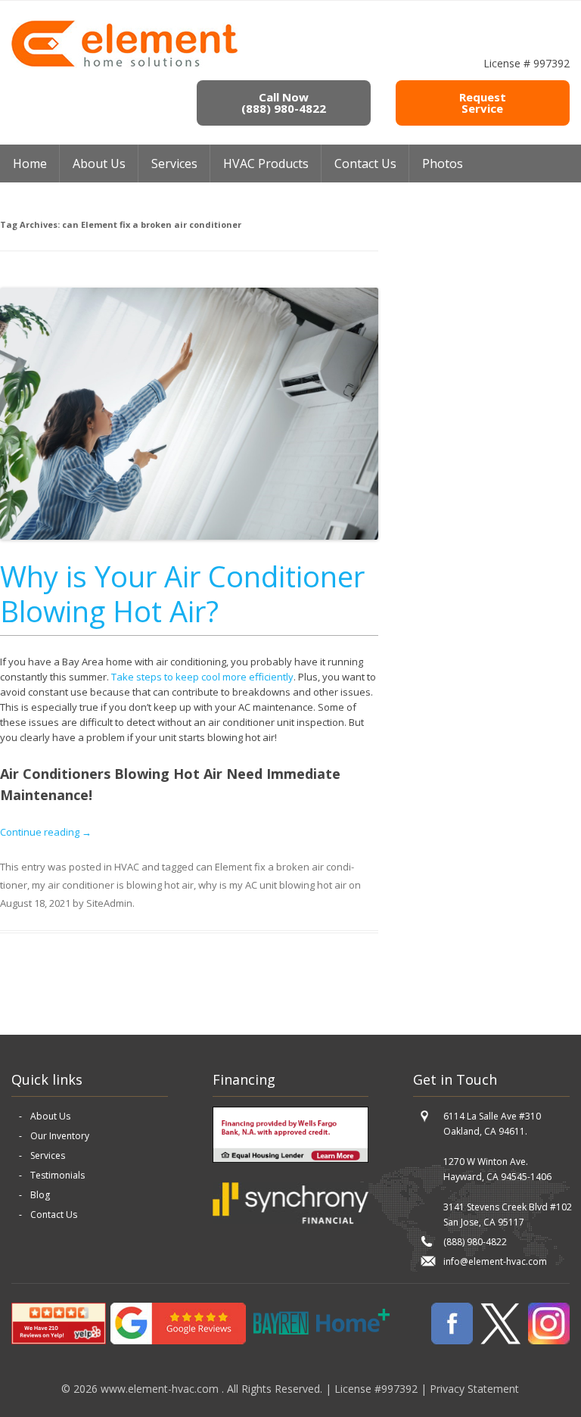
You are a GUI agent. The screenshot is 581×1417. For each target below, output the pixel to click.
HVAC (126, 867)
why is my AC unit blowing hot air (272, 885)
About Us (50, 1116)
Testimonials (57, 1175)
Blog (40, 1194)
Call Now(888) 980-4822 (283, 102)
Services (174, 163)
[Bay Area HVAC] (124, 64)
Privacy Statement (474, 1388)
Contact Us (365, 163)
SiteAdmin (109, 903)
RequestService (482, 102)
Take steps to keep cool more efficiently (202, 677)
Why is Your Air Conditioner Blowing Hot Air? (182, 593)
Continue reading (46, 832)
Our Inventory (59, 1135)
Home (30, 163)
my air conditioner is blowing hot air (113, 885)
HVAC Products (266, 163)
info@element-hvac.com (495, 1261)
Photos (442, 163)
